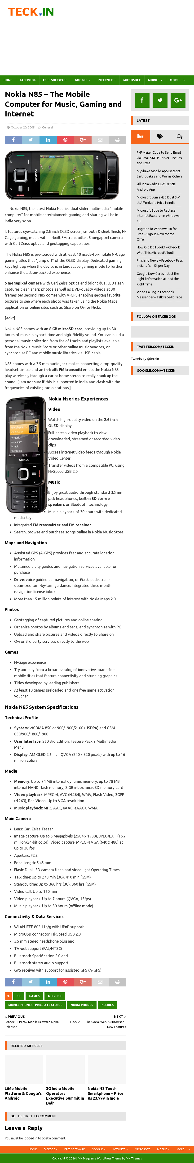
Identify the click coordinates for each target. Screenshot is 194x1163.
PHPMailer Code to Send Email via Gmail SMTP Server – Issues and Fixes (159, 158)
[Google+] (178, 100)
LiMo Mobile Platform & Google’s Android (23, 1093)
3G (19, 996)
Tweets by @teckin (145, 359)
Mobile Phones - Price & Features (35, 1004)
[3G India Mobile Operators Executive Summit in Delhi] (65, 1069)
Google (81, 80)
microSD (55, 996)
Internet (105, 80)
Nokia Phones (82, 1004)
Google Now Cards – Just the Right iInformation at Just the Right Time (158, 279)
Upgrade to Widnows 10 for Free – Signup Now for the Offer (157, 234)
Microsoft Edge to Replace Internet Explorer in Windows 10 (158, 216)
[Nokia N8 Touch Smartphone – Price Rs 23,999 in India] (107, 1069)
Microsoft (132, 80)
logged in (30, 1138)
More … (176, 80)
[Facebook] (142, 100)
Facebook (28, 80)
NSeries (107, 1004)
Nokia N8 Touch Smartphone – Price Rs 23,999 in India (105, 1093)
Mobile (153, 80)
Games (34, 996)
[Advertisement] (130, 38)
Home (8, 80)
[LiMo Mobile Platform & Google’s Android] (24, 1069)
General (47, 127)
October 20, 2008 (23, 127)
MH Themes (134, 1158)
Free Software (55, 80)
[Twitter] (160, 100)
